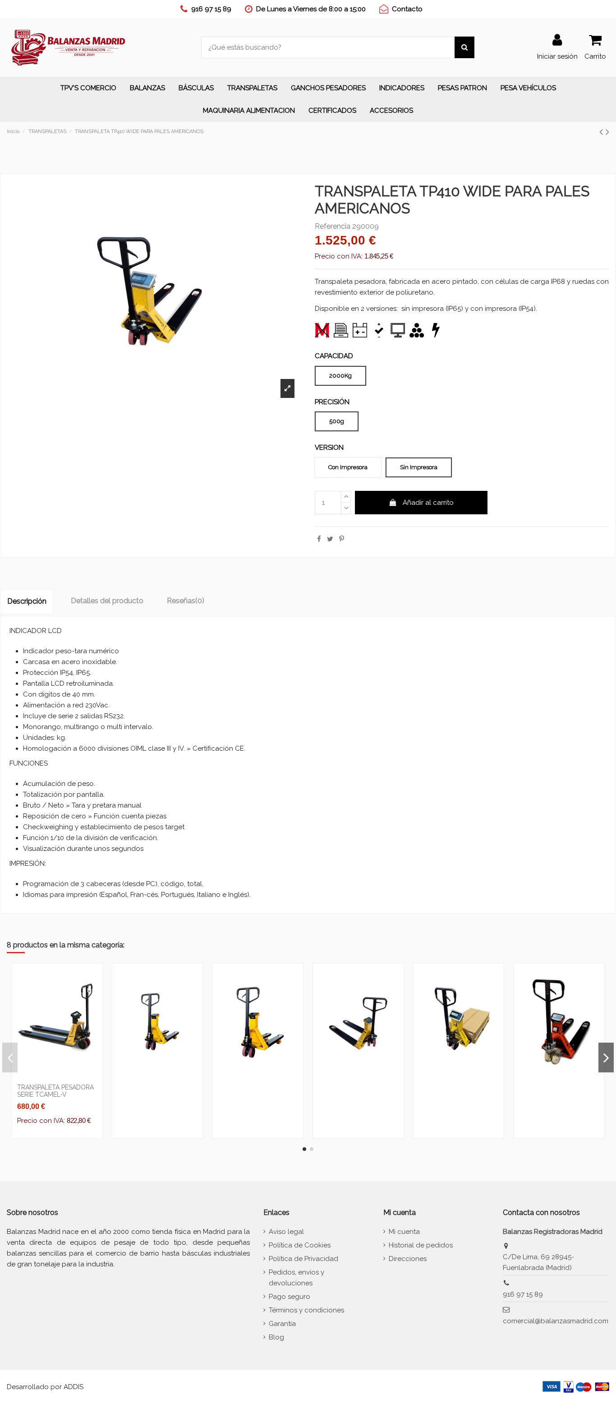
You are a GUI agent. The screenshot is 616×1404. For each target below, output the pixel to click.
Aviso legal (286, 1232)
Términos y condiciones (306, 1310)
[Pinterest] (341, 539)
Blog (276, 1337)
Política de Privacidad (303, 1259)
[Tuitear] (330, 539)
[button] (147, 88)
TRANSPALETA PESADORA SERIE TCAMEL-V (55, 1091)
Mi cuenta (404, 1232)
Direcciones (408, 1259)
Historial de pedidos (421, 1245)
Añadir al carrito (428, 503)
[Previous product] (602, 132)
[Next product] (607, 132)
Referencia (332, 226)
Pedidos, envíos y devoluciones (296, 1277)
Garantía (282, 1324)
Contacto (407, 9)
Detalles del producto (107, 600)
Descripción (26, 601)
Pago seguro (289, 1297)
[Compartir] (319, 539)
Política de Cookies (300, 1245)
